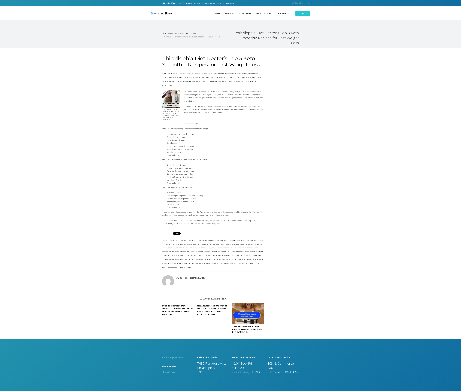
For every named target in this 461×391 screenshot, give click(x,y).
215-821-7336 (214, 3)
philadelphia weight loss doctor (203, 259)
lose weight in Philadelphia (199, 244)
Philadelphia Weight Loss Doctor (198, 81)
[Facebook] (151, 3)
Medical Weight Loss (180, 78)
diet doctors (219, 74)
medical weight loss (216, 244)
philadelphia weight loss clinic (180, 259)
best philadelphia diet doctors (203, 240)
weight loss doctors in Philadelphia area (177, 267)
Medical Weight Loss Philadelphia (232, 78)
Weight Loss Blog (297, 3)
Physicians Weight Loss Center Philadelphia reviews (192, 263)
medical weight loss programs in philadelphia (228, 248)
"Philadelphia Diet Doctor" (182, 240)
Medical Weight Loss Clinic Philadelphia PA (240, 244)
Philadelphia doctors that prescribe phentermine (246, 252)
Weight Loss (242, 81)
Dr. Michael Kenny (171, 74)
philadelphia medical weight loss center (177, 255)
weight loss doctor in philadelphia (246, 263)
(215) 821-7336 (168, 372)
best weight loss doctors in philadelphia (229, 240)
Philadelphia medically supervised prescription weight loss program (217, 255)
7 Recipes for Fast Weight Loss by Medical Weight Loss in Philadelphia (247, 329)
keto (177, 244)
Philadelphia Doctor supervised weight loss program (207, 252)
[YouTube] (158, 3)
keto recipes (183, 244)
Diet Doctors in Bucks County (236, 74)
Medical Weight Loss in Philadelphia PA (204, 78)
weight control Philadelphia (222, 263)
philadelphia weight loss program (228, 259)
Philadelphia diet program (178, 252)
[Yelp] (155, 3)
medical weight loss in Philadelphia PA (196, 248)
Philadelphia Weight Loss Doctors (224, 81)
